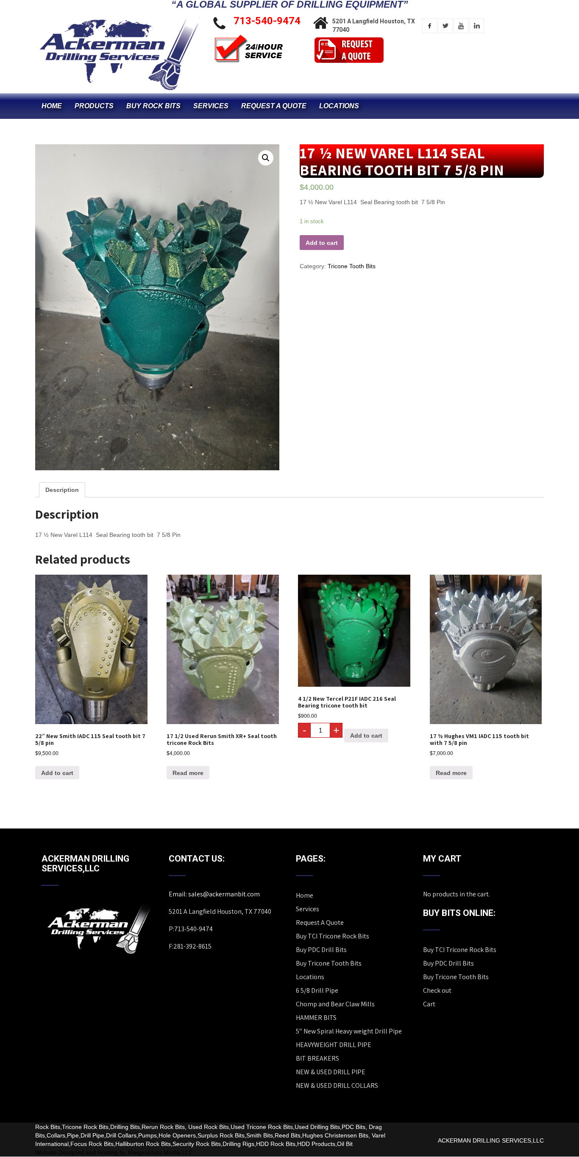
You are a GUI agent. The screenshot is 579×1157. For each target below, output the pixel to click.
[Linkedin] (476, 25)
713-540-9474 (267, 21)
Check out (437, 990)
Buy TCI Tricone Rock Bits (332, 936)
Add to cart (322, 242)
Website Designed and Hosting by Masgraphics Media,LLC (114, 1152)
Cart (429, 1004)
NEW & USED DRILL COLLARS (337, 1085)
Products (94, 106)
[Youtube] (461, 25)
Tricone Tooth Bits (352, 266)
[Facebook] (429, 25)
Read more (188, 772)
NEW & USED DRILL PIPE (330, 1071)
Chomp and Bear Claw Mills (335, 1004)
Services (210, 106)
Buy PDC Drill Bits (321, 949)
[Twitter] (445, 25)
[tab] (62, 489)
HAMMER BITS (316, 1017)
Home (52, 106)
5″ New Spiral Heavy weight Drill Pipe (349, 1031)
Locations (339, 106)
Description (62, 489)
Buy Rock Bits (153, 106)
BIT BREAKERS (317, 1058)
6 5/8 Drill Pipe (317, 990)
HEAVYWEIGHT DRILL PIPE (333, 1044)
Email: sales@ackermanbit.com (214, 894)
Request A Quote (273, 106)
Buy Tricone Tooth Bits (329, 963)
